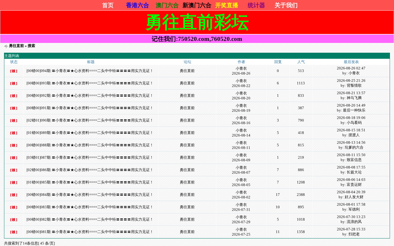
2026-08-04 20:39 (351, 192)
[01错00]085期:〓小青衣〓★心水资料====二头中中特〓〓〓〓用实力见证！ (90, 182)
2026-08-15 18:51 (351, 130)
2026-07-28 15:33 (351, 229)
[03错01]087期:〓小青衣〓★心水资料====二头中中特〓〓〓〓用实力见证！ (90, 157)
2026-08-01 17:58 (351, 204)
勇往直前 (16, 45)
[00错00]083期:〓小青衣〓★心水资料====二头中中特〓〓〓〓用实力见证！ (90, 207)
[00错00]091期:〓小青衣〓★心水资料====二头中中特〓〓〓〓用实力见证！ (90, 108)
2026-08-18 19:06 (351, 118)
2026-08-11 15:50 (351, 155)
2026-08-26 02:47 (351, 68)
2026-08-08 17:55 (351, 167)
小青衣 (241, 68)
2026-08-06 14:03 (351, 179)
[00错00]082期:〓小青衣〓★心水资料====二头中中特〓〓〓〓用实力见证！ (90, 219)
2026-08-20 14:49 (351, 105)
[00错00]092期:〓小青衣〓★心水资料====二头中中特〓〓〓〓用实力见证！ (90, 95)
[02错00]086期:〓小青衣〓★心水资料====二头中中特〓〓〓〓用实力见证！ (90, 170)
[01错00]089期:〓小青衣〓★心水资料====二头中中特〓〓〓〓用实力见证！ (90, 132)
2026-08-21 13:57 (351, 93)
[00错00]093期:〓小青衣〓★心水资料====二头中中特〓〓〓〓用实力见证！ (90, 83)
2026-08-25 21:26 (351, 80)
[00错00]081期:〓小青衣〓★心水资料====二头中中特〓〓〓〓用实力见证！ (90, 232)
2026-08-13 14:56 (351, 142)
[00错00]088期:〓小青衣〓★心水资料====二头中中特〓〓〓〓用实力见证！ (90, 145)
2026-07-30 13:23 (351, 217)
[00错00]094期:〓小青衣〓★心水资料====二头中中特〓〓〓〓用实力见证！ (90, 71)
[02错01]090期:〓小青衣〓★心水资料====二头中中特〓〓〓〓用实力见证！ (90, 120)
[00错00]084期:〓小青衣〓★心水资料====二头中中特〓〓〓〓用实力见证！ (90, 194)
